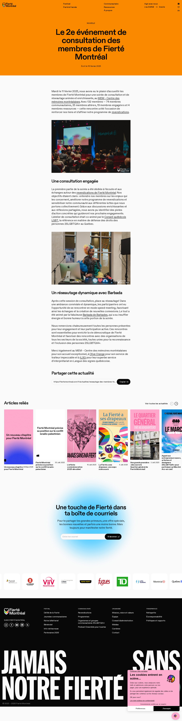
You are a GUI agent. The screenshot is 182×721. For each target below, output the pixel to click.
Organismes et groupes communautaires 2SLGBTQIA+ (91, 621)
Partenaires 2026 (51, 632)
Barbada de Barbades (95, 315)
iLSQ (83, 357)
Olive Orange (97, 354)
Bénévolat (48, 624)
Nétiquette (151, 612)
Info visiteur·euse (51, 628)
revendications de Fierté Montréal (96, 192)
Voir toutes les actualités (156, 403)
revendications (120, 112)
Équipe (115, 616)
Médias (115, 624)
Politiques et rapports (155, 620)
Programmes (83, 616)
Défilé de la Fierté (51, 612)
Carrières (116, 628)
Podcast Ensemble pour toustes (92, 627)
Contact (115, 632)
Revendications (84, 612)
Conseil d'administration (122, 620)
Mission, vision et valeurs (123, 612)
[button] (66, 4)
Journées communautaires (55, 616)
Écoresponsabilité (154, 616)
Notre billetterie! (51, 620)
